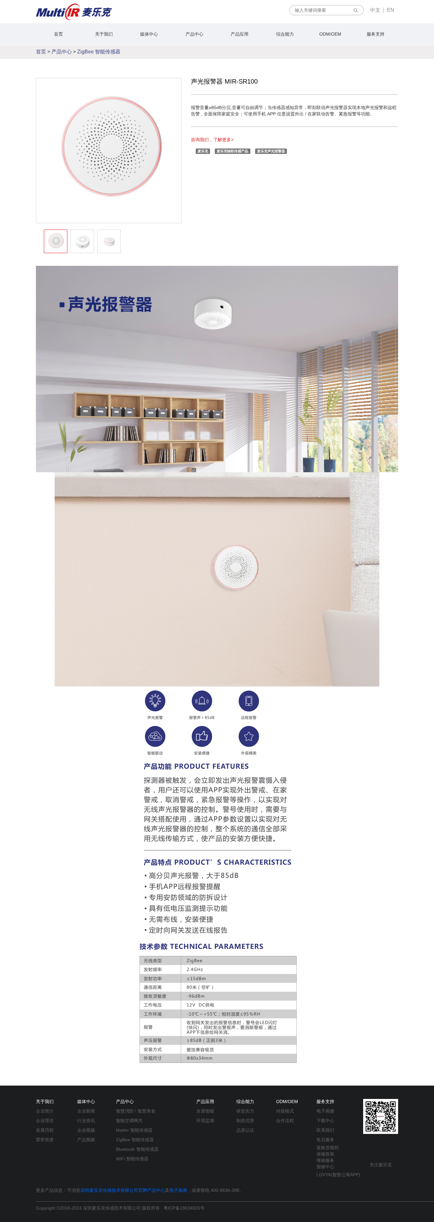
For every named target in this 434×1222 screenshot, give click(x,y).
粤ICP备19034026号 (184, 1208)
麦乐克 (203, 151)
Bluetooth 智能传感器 (137, 1149)
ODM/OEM (330, 34)
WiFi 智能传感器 (132, 1158)
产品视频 (86, 1139)
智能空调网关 (129, 1120)
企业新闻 (86, 1111)
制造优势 (245, 1120)
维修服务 (325, 1160)
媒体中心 (149, 34)
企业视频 (86, 1130)
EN (390, 10)
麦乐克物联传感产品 (232, 151)
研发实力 (245, 1111)
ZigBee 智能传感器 (98, 51)
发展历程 (45, 1130)
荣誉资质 (45, 1139)
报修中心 (325, 1166)
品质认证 (245, 1130)
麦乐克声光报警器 (271, 151)
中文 (375, 10)
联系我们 (325, 1130)
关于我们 (104, 34)
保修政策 (325, 1153)
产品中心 (194, 34)
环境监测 (205, 1120)
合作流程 (285, 1120)
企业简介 (45, 1111)
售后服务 (325, 1139)
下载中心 (325, 1120)
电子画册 (325, 1111)
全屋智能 (205, 1111)
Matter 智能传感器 (134, 1130)
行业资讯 (86, 1120)
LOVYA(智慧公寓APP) (338, 1174)
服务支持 (375, 34)
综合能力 (285, 34)
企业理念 (45, 1120)
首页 (58, 34)
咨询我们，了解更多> (212, 139)
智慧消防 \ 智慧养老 (135, 1111)
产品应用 (239, 34)
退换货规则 (327, 1147)
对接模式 (285, 1111)
